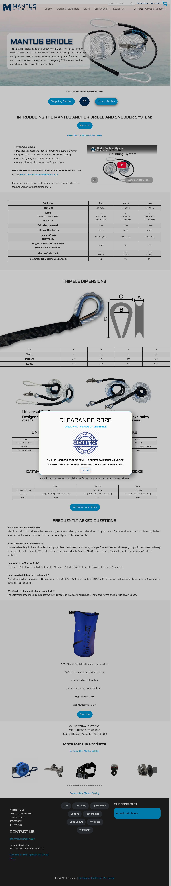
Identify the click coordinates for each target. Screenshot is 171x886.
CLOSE (85, 470)
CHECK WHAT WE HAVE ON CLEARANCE (86, 427)
